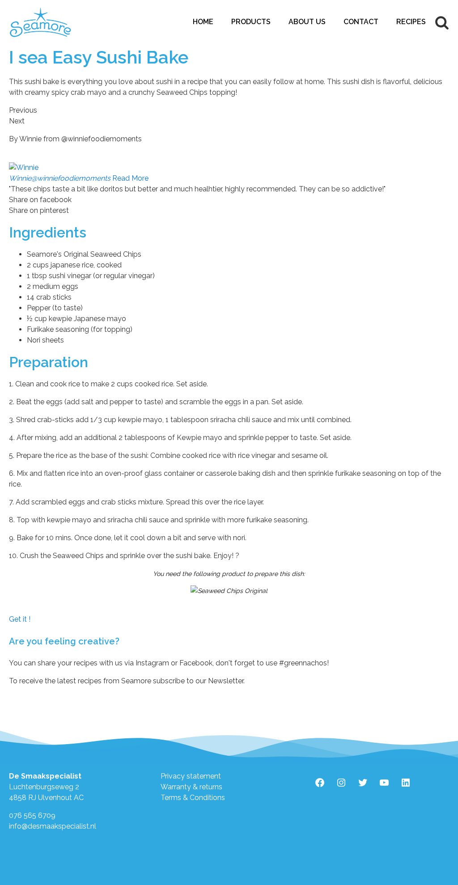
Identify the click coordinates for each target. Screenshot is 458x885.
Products (251, 21)
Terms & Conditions (193, 797)
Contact (361, 21)
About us (307, 21)
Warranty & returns (191, 787)
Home (203, 21)
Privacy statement (191, 776)
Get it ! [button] (19, 619)
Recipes (411, 21)
